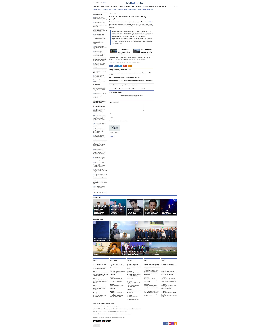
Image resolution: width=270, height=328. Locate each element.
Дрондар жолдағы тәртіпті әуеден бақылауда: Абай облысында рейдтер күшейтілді (100, 176)
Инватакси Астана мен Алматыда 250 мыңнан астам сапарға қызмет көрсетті (134, 298)
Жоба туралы (96, 303)
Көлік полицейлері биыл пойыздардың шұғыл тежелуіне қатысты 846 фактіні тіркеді (100, 59)
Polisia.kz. (150, 22)
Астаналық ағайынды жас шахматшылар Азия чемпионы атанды (168, 266)
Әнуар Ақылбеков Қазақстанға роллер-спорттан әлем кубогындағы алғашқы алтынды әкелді (169, 294)
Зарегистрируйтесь (124, 95)
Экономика (114, 6)
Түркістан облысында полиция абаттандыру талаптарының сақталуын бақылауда (99, 111)
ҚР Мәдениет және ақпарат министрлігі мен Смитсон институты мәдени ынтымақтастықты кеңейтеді (99, 36)
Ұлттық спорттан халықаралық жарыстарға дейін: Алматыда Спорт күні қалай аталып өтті (169, 280)
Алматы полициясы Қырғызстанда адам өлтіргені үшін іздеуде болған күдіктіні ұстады (130, 73)
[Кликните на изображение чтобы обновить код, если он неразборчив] (114, 130)
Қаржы (164, 6)
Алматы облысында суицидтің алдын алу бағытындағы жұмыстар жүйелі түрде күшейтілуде (100, 77)
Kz (105, 2)
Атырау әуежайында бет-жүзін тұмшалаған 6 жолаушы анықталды (99, 71)
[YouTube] (170, 323)
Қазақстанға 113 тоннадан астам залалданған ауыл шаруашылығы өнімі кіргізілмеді (100, 95)
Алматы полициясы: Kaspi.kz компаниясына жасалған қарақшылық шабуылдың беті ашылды (131, 81)
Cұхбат (144, 9)
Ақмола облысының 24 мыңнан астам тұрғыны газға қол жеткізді (99, 125)
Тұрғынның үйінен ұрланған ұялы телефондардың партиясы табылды (127, 88)
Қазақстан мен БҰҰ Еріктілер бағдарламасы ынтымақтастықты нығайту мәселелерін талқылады (99, 164)
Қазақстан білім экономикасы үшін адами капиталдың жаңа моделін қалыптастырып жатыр (98, 53)
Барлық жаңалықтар (99, 192)
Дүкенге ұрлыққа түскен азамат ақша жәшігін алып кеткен (124, 77)
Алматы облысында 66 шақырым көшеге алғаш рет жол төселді (151, 280)
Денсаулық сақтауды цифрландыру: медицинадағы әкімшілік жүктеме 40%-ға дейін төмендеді (99, 144)
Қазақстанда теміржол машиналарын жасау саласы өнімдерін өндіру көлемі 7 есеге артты (100, 181)
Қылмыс (114, 9)
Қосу (111, 136)
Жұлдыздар (150, 9)
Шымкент (105, 9)
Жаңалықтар (97, 14)
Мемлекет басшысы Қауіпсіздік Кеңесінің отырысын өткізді (100, 170)
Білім (125, 9)
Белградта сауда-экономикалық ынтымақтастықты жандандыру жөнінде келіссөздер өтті (100, 274)
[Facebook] (164, 323)
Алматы (95, 9)
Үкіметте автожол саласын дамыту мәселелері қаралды (151, 286)
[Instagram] (172, 323)
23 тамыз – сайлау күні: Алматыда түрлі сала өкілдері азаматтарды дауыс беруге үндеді (99, 88)
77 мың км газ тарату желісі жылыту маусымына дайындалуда (99, 188)
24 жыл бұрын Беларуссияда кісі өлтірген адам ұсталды (123, 85)
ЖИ (110, 9)
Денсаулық (120, 9)
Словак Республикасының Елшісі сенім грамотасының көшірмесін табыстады (99, 295)
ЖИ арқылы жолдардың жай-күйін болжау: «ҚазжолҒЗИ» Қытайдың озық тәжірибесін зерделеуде (151, 272)
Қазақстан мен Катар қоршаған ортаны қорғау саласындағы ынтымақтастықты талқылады (100, 24)
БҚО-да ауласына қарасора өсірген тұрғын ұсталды (98, 42)
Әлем (102, 6)
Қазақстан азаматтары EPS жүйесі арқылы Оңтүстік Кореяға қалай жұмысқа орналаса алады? (99, 130)
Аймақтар (96, 6)
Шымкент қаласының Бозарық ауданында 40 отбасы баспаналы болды (99, 159)
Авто (146, 260)
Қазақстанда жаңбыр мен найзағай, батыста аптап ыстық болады (100, 83)
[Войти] (177, 6)
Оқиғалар (127, 6)
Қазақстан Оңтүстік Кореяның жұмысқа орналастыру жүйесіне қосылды (100, 281)
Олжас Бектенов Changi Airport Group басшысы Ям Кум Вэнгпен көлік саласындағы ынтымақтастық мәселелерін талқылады (100, 103)
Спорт (132, 6)
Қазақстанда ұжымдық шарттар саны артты (135, 291)
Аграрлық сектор (132, 9)
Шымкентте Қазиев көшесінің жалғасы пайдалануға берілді (100, 47)
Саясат (107, 6)
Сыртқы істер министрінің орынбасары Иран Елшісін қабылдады (99, 288)
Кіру (137, 96)
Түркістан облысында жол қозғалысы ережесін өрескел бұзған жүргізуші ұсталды (117, 280)
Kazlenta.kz (95, 308)
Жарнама (103, 303)
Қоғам (121, 6)
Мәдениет (139, 6)
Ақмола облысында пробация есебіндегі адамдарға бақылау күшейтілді (100, 30)
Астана (99, 9)
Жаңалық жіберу (110, 303)
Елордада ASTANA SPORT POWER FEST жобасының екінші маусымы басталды (169, 287)
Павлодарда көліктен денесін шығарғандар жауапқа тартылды (117, 287)
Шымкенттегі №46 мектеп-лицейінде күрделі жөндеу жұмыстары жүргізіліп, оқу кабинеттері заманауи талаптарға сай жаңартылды (99, 152)
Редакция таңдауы (148, 6)
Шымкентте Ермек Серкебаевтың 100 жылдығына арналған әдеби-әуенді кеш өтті (100, 18)
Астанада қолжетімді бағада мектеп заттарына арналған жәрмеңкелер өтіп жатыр (99, 137)
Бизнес (139, 9)
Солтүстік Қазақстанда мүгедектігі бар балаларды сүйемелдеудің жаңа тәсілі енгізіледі (99, 65)
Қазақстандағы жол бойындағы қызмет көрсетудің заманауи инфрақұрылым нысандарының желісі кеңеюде (152, 293)
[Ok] (175, 323)
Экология (158, 6)
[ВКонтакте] (167, 323)
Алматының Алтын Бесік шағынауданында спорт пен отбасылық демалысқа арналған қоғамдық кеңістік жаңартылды (99, 118)
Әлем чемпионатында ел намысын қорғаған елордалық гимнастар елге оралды (168, 273)
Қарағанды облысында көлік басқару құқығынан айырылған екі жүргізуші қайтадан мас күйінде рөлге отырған (117, 294)
